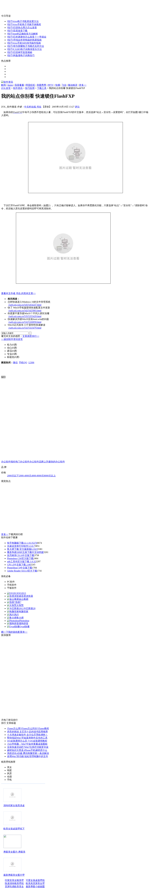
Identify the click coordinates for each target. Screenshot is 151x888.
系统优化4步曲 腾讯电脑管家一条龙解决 (28, 753)
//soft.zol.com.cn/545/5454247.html (24, 305)
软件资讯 (18, 88)
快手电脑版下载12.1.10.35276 (22, 543)
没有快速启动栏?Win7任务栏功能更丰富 (28, 747)
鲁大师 (20, 617)
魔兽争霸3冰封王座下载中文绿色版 (25, 552)
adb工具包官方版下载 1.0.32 (21, 561)
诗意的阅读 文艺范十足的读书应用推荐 (27, 731)
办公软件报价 (8, 461)
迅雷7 (18, 602)
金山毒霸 (23, 599)
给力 (9, 344)
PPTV (51, 85)
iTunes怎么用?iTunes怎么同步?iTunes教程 (28, 728)
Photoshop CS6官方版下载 (20, 558)
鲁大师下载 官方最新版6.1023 (22, 549)
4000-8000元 (37, 475)
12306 (31, 362)
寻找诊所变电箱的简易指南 (27, 40)
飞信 (64, 85)
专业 (9, 354)
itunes (10, 85)
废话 (9, 351)
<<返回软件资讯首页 (12, 339)
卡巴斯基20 (29, 608)
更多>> (82, 85)
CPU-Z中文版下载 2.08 (19, 564)
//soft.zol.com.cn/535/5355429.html (24, 316)
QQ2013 (22, 593)
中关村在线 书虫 (32, 106)
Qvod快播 (24, 626)
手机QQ (23, 362)
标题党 (10, 357)
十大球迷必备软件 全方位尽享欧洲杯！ (27, 734)
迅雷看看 (19, 85)
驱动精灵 (72, 85)
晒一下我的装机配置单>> (14, 632)
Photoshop (24, 620)
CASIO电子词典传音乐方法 (27, 49)
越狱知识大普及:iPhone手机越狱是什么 (27, 750)
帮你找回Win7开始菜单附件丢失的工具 (27, 738)
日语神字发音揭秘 (22, 52)
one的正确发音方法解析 (25, 33)
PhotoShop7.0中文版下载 (19, 567)
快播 (57, 85)
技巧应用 (30, 88)
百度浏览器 (27, 596)
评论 (77, 106)
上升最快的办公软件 (54, 461)
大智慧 (20, 605)
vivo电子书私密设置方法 (26, 21)
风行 (16, 614)
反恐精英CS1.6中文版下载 (20, 555)
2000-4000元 (25, 475)
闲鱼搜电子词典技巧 (24, 55)
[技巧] (10, 21)
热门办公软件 (22, 461)
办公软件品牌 (36, 461)
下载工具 (41, 88)
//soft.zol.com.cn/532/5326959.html (24, 322)
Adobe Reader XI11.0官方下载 (22, 571)
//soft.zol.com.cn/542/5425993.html (24, 310)
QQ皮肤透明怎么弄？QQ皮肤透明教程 (27, 741)
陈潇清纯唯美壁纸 (14, 883)
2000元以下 (13, 475)
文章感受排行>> (30, 336)
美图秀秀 (41, 85)
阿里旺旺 (30, 85)
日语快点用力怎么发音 (25, 27)
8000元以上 (50, 475)
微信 (15, 362)
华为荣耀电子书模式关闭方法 (28, 46)
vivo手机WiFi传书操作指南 (27, 43)
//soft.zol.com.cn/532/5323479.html (24, 328)
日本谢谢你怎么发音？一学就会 (29, 37)
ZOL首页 (6, 88)
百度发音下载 (20, 30)
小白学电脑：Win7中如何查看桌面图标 (27, 744)
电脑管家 (23, 611)
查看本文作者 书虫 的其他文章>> (18, 293)
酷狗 (3, 85)
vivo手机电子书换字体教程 (27, 24)
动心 (9, 347)
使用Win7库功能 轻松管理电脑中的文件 (27, 756)
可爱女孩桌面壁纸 (35, 880)
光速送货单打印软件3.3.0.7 (21, 546)
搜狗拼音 (23, 623)
